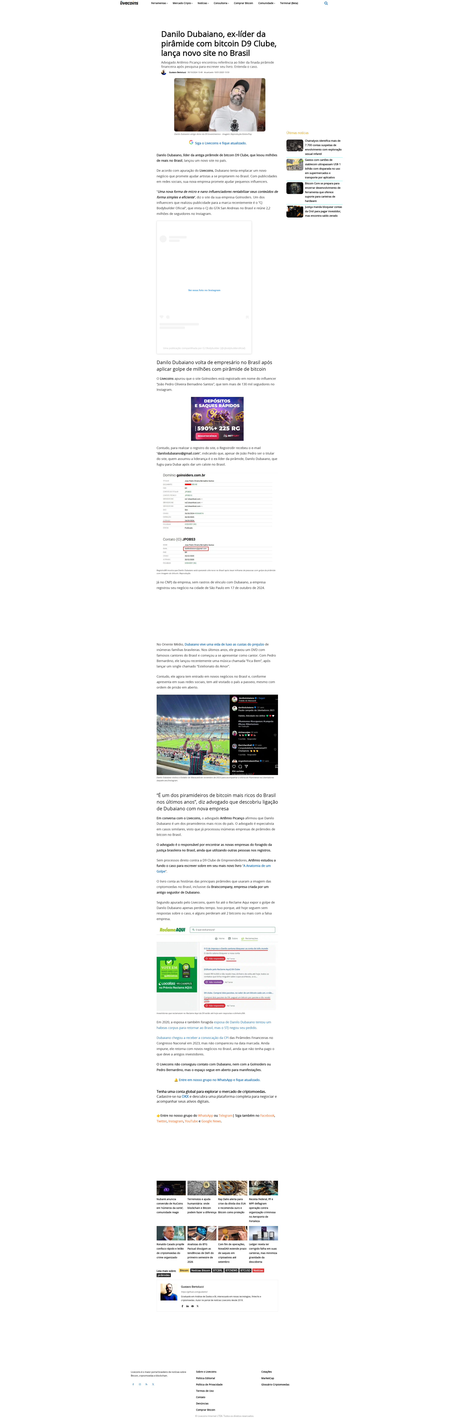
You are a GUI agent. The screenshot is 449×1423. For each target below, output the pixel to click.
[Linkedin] (187, 1305)
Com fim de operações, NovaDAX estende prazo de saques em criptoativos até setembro (232, 1253)
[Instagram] (140, 1384)
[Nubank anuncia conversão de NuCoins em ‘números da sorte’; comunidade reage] (171, 1188)
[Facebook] (182, 1305)
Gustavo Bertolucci (177, 72)
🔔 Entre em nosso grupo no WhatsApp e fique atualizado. (217, 1080)
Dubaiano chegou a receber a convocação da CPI (193, 1038)
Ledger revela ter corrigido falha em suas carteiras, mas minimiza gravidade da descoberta (263, 1253)
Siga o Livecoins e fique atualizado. (221, 143)
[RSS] (146, 1384)
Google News (211, 1121)
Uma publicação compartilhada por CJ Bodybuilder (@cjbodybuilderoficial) (204, 348)
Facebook (267, 1115)
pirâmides (164, 1275)
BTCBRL (218, 1270)
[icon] (326, 3)
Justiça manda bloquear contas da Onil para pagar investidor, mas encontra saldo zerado (323, 211)
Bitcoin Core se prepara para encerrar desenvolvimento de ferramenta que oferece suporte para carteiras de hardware (322, 192)
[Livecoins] (129, 3)
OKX (185, 1096)
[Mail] (192, 1305)
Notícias (258, 1270)
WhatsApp (205, 1115)
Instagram (175, 1121)
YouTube (191, 1121)
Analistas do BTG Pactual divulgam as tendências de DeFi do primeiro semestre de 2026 (200, 1253)
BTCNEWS (231, 1270)
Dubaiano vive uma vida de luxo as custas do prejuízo (224, 644)
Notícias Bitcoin (200, 1270)
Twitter (162, 1121)
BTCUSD (245, 1270)
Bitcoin (184, 1270)
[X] (197, 1305)
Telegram (226, 1115)
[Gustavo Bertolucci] (164, 72)
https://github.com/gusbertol (194, 1291)
